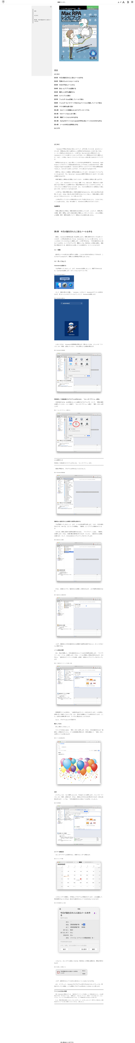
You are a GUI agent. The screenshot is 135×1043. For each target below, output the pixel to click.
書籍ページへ (61, 2)
